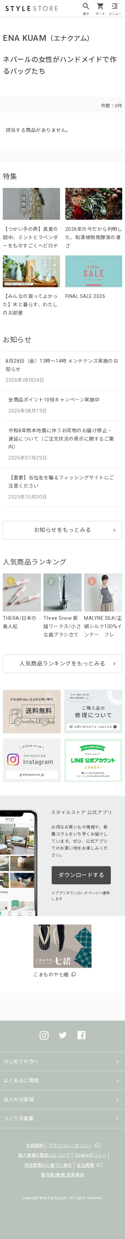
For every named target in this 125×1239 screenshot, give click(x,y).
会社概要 (85, 1165)
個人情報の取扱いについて (44, 1155)
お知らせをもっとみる (62, 530)
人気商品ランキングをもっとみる (62, 663)
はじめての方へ (21, 1061)
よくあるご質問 (21, 1080)
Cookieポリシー (91, 1155)
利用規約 (35, 1145)
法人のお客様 (18, 1099)
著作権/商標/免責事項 (62, 1175)
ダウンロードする (81, 875)
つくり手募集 (18, 1118)
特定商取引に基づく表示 (48, 1165)
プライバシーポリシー (70, 1145)
